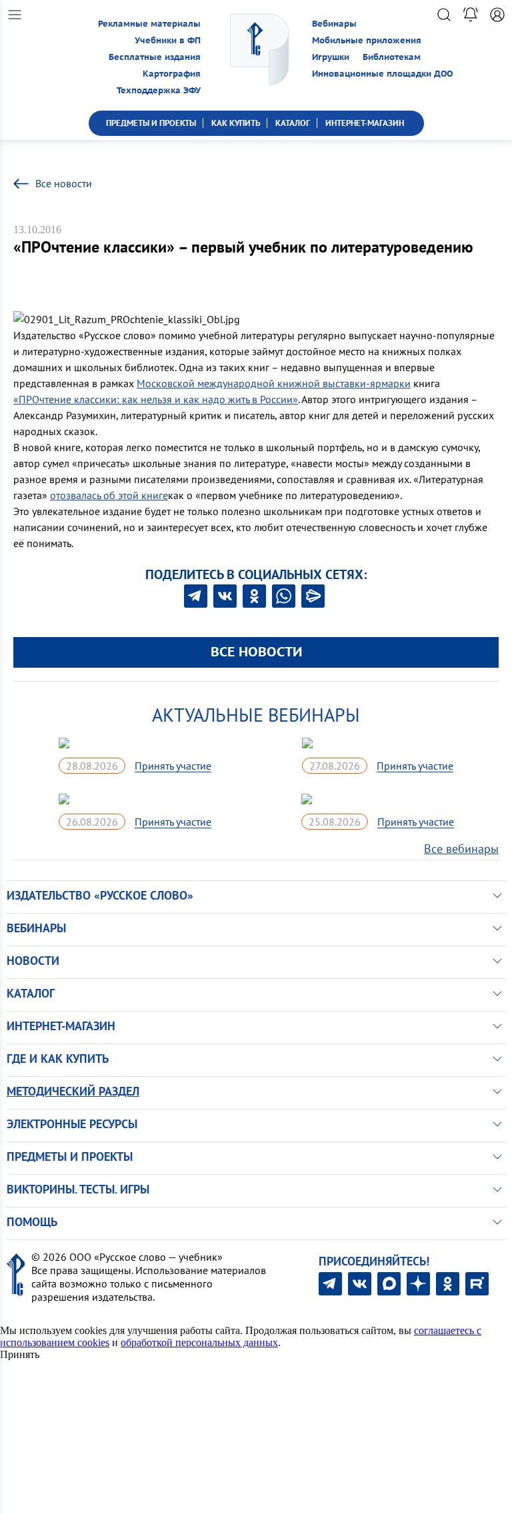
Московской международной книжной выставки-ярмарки (274, 383)
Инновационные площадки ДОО (382, 73)
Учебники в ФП (168, 40)
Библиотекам (392, 57)
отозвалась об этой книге (109, 495)
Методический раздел (73, 1091)
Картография (172, 73)
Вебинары (334, 23)
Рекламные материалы (149, 23)
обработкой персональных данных (199, 1342)
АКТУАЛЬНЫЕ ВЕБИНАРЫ (256, 714)
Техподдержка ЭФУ (159, 90)
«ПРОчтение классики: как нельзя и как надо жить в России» (155, 399)
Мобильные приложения (366, 40)
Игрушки (330, 57)
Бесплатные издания (155, 57)
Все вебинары (461, 848)
